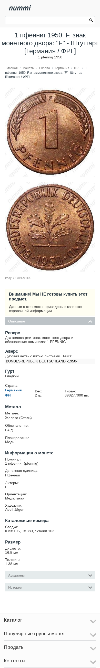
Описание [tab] (16, 321)
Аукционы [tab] (16, 575)
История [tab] (15, 587)
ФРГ (77, 68)
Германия (62, 68)
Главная (12, 68)
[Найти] (91, 20)
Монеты (28, 68)
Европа (44, 68)
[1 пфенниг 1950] (50, 132)
